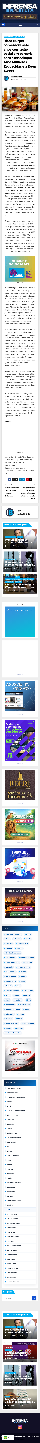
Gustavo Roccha (13, 1236)
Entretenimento (24, 967)
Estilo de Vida (12, 1133)
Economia (28, 962)
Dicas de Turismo (27, 958)
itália (18, 986)
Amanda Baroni (12, 1214)
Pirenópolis (10, 1005)
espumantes (10, 972)
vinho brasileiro (12, 1023)
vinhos (8, 1028)
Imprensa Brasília (18, 1436)
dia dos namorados (13, 953)
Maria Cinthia (12, 1263)
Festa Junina (11, 976)
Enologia (9, 967)
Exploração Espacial (14, 1137)
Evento (23, 972)
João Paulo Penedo (14, 1245)
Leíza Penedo (12, 1254)
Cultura (19, 948)
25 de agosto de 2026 (15, 1335)
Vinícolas (19, 1028)
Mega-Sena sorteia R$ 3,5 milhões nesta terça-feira (19, 1402)
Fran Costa (11, 1232)
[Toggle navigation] (20, 24)
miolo (8, 995)
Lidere (9, 1151)
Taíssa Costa (12, 1277)
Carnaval (9, 943)
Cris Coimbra (11, 1227)
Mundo (9, 1164)
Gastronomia (20, 36)
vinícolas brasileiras (13, 1033)
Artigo (9, 1101)
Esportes (10, 1128)
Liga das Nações (12, 991)
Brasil (18, 576)
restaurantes (25, 1005)
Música (27, 995)
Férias (23, 976)
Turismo (9, 1019)
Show (27, 1009)
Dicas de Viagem (12, 962)
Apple (28, 934)
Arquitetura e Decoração (16, 1097)
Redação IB (18, 77)
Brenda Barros (12, 1218)
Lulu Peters (11, 1259)
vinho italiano (28, 1023)
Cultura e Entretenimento (13, 579)
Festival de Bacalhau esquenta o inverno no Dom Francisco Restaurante (12, 490)
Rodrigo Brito (10, 576)
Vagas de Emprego (14, 1200)
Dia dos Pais (10, 958)
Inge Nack (10, 1241)
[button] (37, 24)
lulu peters (28, 991)
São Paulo (10, 1014)
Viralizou (10, 1205)
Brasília (28, 939)
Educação (10, 1124)
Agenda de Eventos (13, 934)
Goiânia (9, 986)
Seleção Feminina (13, 1009)
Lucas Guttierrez (13, 1155)
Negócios (18, 1000)
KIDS (8, 1146)
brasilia (18, 939)
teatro (21, 1014)
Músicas (10, 1169)
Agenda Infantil (12, 1092)
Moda (17, 995)
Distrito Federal (9, 36)
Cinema (9, 948)
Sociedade (18, 581)
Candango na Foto (13, 1223)
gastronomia (11, 981)
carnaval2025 (23, 943)
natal (8, 1000)
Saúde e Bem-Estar (14, 1182)
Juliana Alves (12, 1250)
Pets (29, 1000)
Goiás (23, 981)
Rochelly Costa (12, 1268)
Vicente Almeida (13, 1282)
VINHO (19, 1019)
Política (19, 537)
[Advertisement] (20, 439)
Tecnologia (11, 1191)
